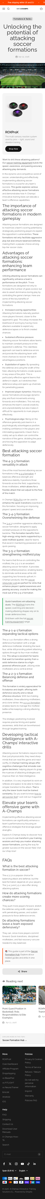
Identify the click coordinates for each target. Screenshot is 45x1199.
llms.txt (5, 1092)
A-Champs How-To (10, 1138)
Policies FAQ (31, 1100)
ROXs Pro (18, 499)
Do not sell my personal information (32, 1083)
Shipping (6, 1119)
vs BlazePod (8, 1078)
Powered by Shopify (23, 1192)
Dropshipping (8, 1073)
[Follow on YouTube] (22, 1163)
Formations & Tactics (22, 19)
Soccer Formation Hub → (15, 1040)
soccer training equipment (19, 163)
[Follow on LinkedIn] (34, 1163)
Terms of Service (33, 1067)
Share (24, 971)
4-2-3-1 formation (31, 702)
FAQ (4, 1114)
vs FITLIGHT (8, 1082)
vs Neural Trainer (10, 1087)
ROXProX (20, 604)
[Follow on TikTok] (28, 1163)
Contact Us (7, 1124)
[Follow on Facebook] (4, 1163)
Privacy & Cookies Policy (33, 1061)
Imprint (28, 1091)
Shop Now (13, 149)
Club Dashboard (10, 1064)
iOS (4, 1101)
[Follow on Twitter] (10, 1163)
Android (6, 1097)
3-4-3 (9, 523)
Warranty (29, 1096)
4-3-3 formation (26, 473)
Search (5, 1145)
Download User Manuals (9, 1130)
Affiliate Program (10, 1068)
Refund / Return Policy (33, 1073)
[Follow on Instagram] (16, 1163)
